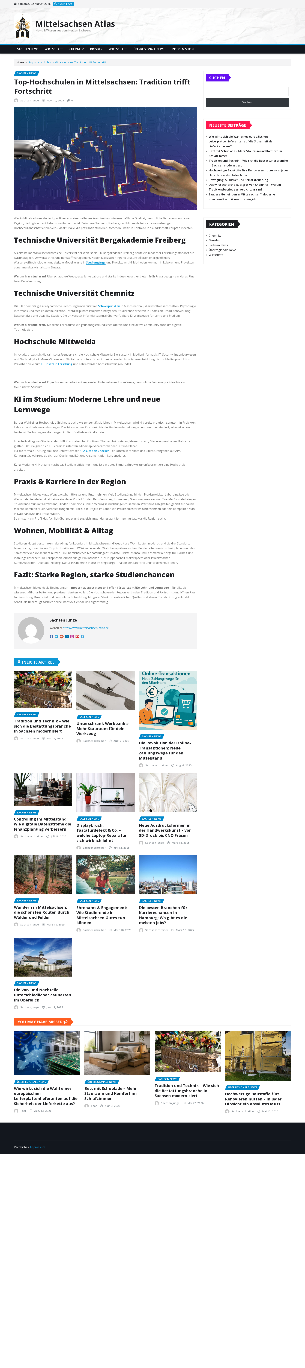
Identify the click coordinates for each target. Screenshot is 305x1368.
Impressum (37, 1147)
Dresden (96, 49)
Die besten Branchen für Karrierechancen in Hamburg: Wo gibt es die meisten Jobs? (163, 915)
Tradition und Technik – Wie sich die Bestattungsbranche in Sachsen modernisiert (42, 726)
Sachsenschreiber (94, 741)
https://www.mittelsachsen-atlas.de (86, 628)
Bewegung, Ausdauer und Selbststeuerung (238, 180)
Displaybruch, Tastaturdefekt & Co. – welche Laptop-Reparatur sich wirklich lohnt (101, 832)
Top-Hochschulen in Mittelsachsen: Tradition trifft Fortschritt (67, 62)
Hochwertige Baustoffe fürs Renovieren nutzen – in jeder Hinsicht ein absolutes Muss (253, 1098)
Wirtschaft (54, 49)
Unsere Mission (182, 49)
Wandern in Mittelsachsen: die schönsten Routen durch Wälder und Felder (41, 912)
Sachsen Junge (29, 100)
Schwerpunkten (109, 306)
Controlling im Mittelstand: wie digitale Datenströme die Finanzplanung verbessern (42, 824)
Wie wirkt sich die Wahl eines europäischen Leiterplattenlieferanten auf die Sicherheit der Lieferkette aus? (241, 141)
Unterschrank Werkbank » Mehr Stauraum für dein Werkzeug (102, 728)
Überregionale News (149, 49)
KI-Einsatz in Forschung (56, 364)
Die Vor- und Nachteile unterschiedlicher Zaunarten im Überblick (42, 994)
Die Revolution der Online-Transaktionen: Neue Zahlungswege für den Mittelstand (165, 750)
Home (20, 62)
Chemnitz (76, 49)
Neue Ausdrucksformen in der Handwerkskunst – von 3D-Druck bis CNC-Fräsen (165, 830)
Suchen (217, 77)
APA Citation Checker (94, 451)
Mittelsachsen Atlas (75, 23)
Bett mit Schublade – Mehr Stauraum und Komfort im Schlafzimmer (110, 1093)
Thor (23, 1110)
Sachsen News (27, 49)
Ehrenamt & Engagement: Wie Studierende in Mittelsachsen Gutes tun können (101, 915)
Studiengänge (96, 262)
